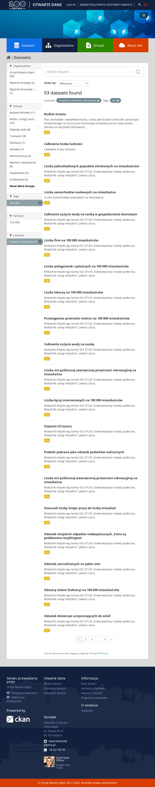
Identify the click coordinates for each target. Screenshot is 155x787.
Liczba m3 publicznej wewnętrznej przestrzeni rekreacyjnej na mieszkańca (90, 480)
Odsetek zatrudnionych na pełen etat (72, 564)
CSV (47, 132)
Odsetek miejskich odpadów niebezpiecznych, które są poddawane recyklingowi (85, 536)
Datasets (28, 45)
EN (145, 4)
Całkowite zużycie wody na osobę (69, 344)
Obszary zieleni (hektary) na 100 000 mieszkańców (81, 590)
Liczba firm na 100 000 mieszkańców (71, 240)
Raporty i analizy (91, 693)
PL (139, 4)
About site (134, 45)
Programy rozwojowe (94, 697)
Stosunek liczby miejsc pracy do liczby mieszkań (80, 508)
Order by (50, 83)
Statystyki (87, 710)
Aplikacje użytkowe (93, 688)
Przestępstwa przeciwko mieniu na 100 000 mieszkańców (87, 318)
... (98, 639)
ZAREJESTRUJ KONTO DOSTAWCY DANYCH (106, 4)
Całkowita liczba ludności (63, 144)
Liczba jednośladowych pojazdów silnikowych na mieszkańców (91, 166)
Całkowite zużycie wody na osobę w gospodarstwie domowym (90, 214)
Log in (71, 4)
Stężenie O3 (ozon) (58, 426)
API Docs (102, 653)
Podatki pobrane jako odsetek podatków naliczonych (84, 452)
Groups (99, 45)
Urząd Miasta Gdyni (19, 687)
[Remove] (98, 100)
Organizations (64, 45)
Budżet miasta (55, 114)
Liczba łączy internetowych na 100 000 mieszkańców (83, 400)
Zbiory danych (53, 683)
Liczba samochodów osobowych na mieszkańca (80, 192)
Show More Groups (22, 186)
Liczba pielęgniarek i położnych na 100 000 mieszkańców (86, 266)
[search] (138, 71)
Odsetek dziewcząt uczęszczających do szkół (77, 616)
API (90, 653)
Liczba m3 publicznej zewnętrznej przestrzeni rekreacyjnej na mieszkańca (90, 372)
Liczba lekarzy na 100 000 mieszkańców (73, 292)
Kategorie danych (55, 693)
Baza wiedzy (89, 683)
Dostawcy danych (55, 688)
